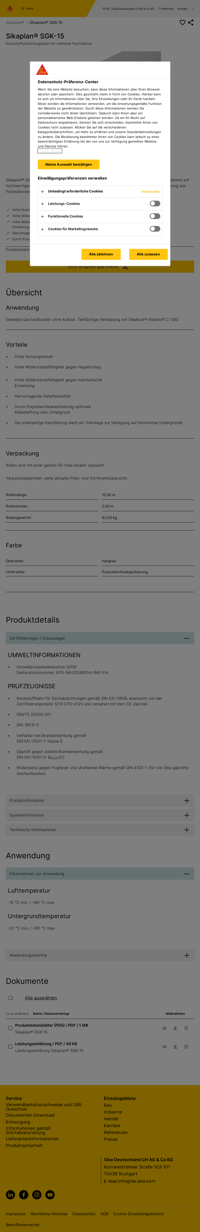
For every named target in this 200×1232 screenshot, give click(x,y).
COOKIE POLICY (50, 151)
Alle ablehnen (101, 254)
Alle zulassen (148, 254)
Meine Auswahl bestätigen (68, 164)
